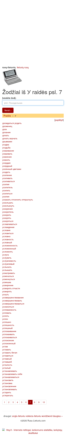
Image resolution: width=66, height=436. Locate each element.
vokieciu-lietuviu (33, 415)
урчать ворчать (9, 138)
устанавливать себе (12, 373)
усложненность (9, 245)
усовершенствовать (12, 300)
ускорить (6, 214)
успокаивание (9, 331)
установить (7, 380)
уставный (7, 358)
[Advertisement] (33, 33)
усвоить (6, 159)
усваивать (7, 153)
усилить (6, 190)
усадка (5, 144)
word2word (47, 415)
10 (44, 402)
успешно (6, 321)
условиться (8, 233)
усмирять (7, 291)
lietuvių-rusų (23, 67)
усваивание (8, 150)
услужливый (8, 263)
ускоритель (8, 211)
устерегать (7, 395)
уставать (6, 349)
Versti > (8, 110)
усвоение (7, 156)
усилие (5, 184)
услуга (5, 254)
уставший (7, 361)
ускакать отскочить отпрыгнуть (17, 199)
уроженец (7, 126)
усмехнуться (8, 279)
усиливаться (8, 181)
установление (9, 386)
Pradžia (7, 115)
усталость (7, 364)
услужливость (9, 260)
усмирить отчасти (11, 288)
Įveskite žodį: (9, 97)
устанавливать (9, 370)
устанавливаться (10, 376)
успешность (8, 324)
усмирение (7, 285)
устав (5, 346)
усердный (7, 165)
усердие (6, 162)
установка (7, 383)
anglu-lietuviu (18, 415)
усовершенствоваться (13, 303)
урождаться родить (11, 123)
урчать (5, 135)
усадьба (6, 147)
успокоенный (9, 343)
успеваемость (9, 309)
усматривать (8, 272)
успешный (7, 328)
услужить (6, 257)
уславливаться (9, 223)
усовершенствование (13, 297)
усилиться (7, 193)
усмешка (6, 282)
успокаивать (8, 334)
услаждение (8, 227)
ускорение (7, 208)
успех (5, 318)
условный (7, 242)
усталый (6, 367)
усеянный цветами (11, 168)
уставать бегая (9, 352)
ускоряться (7, 220)
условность (8, 239)
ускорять (6, 217)
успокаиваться (9, 337)
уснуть (5, 294)
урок (4, 129)
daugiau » (58, 415)
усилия (5, 196)
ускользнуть (8, 205)
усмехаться (8, 276)
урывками (7, 141)
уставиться (7, 355)
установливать (9, 389)
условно (6, 236)
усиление (7, 175)
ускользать (7, 202)
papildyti (59, 119)
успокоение (8, 340)
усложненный (9, 248)
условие (6, 230)
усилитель (7, 187)
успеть (5, 315)
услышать (7, 269)
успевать (6, 312)
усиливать (7, 178)
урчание (6, 132)
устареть (6, 392)
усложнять (7, 251)
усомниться (8, 306)
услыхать (7, 266)
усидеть (6, 171)
